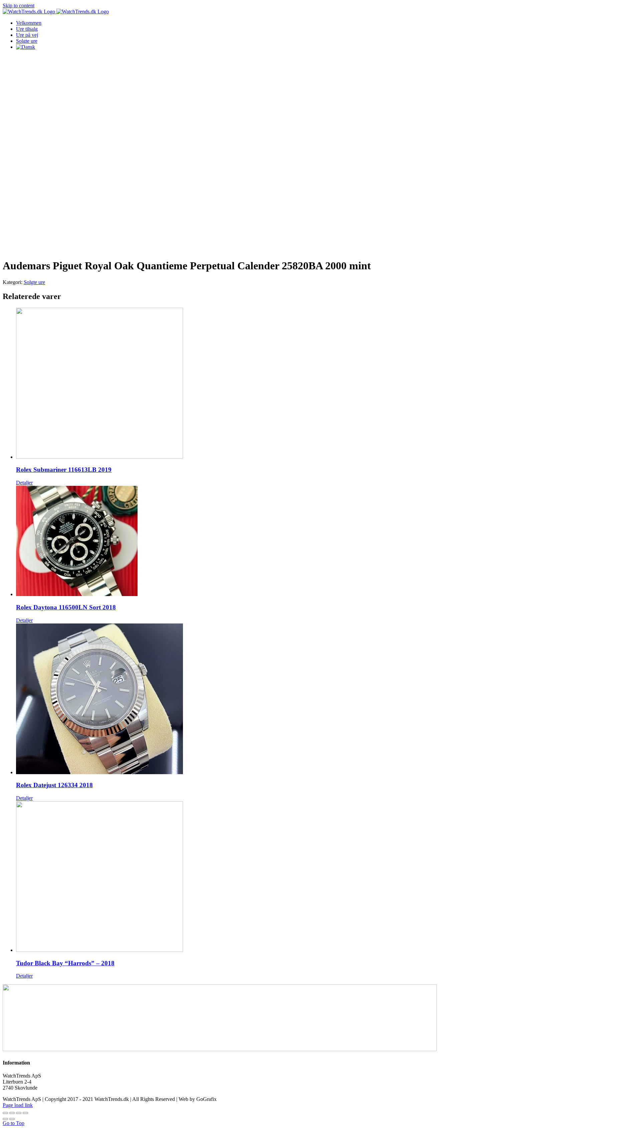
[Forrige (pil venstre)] (5, 1119)
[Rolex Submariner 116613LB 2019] (327, 384)
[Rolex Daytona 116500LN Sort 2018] (327, 541)
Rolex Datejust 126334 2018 (54, 785)
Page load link (18, 1105)
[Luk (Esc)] (5, 1113)
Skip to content (18, 5)
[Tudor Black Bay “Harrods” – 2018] (327, 877)
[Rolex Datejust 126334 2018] (327, 699)
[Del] (12, 1113)
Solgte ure (34, 282)
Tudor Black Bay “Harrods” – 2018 (65, 963)
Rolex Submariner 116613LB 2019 (64, 469)
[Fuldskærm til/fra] (18, 1113)
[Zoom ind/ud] (25, 1113)
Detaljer (24, 482)
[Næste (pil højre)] (12, 1119)
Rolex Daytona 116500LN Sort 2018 (66, 607)
